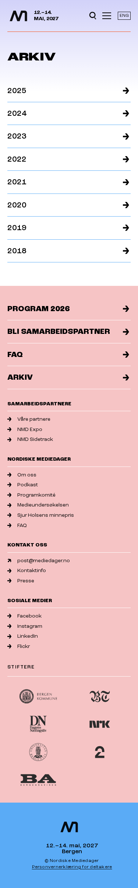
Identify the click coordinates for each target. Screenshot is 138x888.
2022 (16, 159)
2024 (16, 113)
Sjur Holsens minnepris (45, 515)
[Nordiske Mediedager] (18, 16)
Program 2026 (38, 309)
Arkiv (20, 377)
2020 (16, 205)
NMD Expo (29, 429)
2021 (16, 182)
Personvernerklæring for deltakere (72, 867)
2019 (16, 228)
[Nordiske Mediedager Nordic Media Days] (69, 827)
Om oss (26, 475)
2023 (16, 136)
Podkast (27, 484)
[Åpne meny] (106, 16)
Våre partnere (33, 419)
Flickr (23, 646)
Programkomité (36, 495)
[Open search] (92, 16)
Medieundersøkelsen (43, 505)
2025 (16, 90)
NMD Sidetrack (35, 439)
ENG (124, 15)
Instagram (29, 626)
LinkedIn (27, 636)
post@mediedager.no (43, 560)
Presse (25, 580)
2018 (16, 251)
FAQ (15, 354)
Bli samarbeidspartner (58, 331)
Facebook (29, 616)
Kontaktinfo (31, 570)
